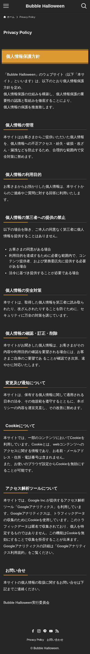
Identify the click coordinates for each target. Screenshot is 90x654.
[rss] (57, 631)
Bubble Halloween (45, 6)
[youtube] (51, 631)
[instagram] (39, 631)
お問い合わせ (55, 639)
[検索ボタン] (84, 6)
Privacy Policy (35, 639)
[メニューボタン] (6, 6)
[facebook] (33, 631)
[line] (45, 631)
